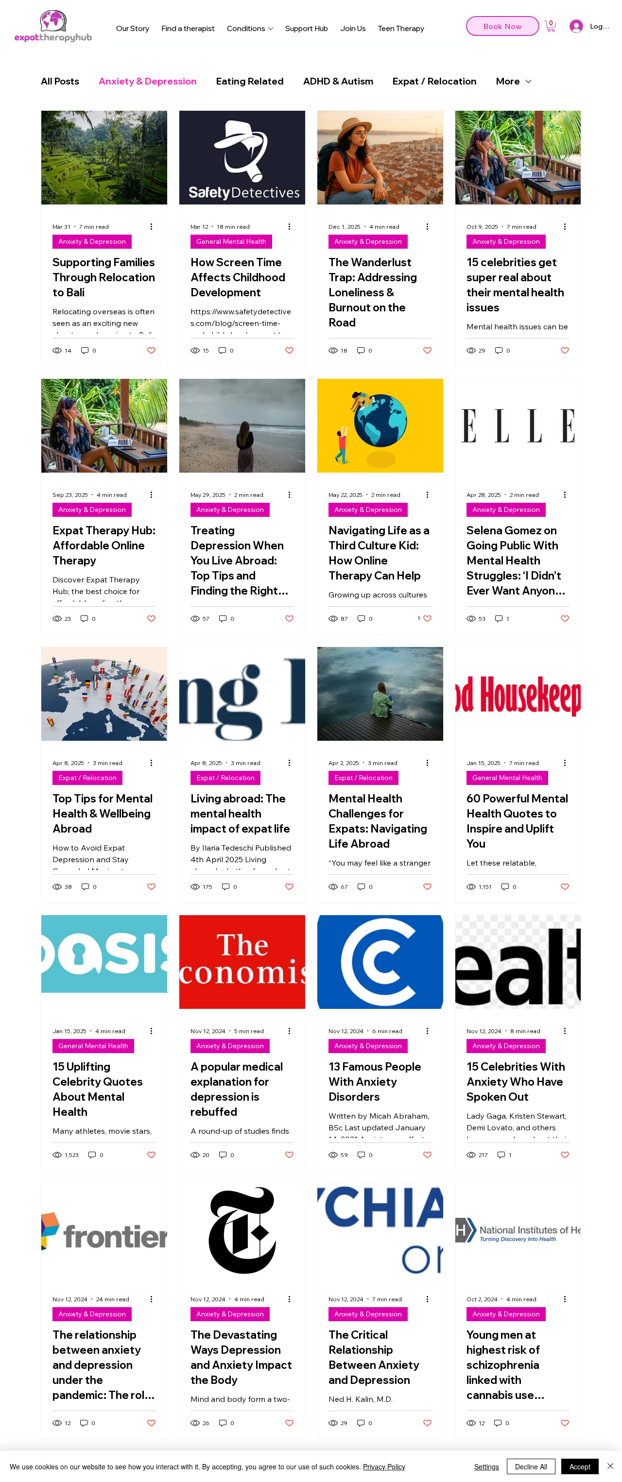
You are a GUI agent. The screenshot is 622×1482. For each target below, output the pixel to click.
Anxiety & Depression (148, 81)
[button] (551, 26)
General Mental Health (231, 241)
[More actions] (154, 226)
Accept (580, 1466)
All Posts (60, 81)
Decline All (531, 1466)
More (508, 81)
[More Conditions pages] (270, 28)
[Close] (610, 1466)
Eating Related (250, 81)
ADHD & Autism (338, 81)
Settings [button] (486, 1466)
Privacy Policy (384, 1466)
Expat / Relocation (435, 81)
